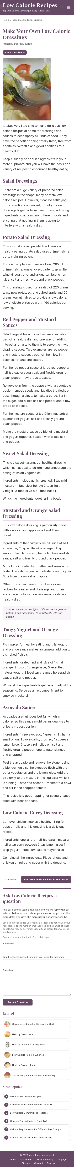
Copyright (62, 1159)
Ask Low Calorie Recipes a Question (44, 879)
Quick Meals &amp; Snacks (27, 19)
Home (6, 19)
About (13, 1159)
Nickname (8, 943)
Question (8, 970)
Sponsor (51, 1163)
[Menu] (68, 8)
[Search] (62, 8)
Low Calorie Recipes (30, 5)
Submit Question (18, 1002)
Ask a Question (13, 52)
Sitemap (26, 1163)
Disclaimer (26, 1159)
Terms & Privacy (44, 1159)
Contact (38, 1163)
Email (34, 957)
